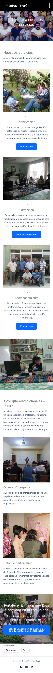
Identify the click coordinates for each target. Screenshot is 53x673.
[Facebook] (21, 667)
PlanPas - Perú (16, 5)
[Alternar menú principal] (47, 6)
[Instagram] (26, 667)
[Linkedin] (32, 667)
